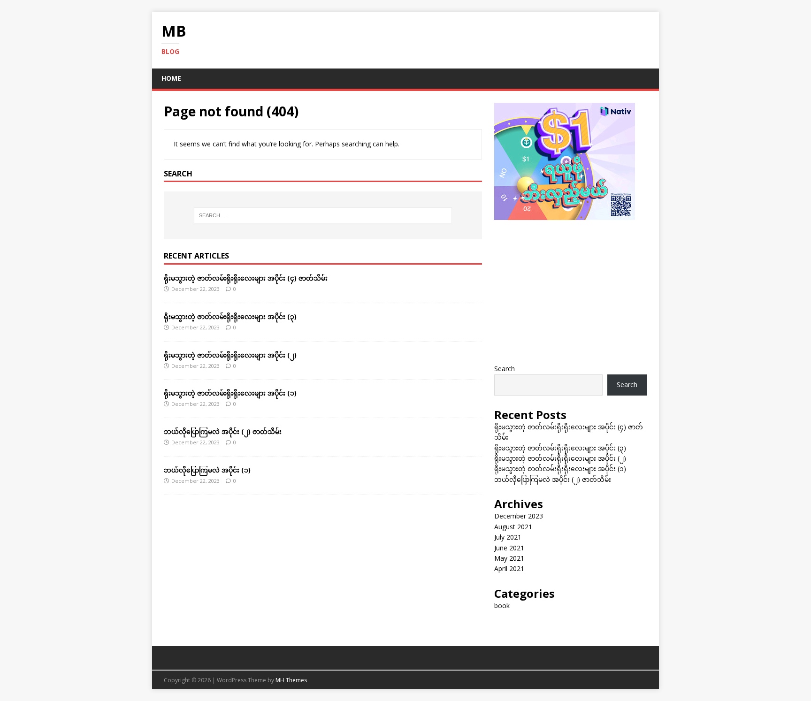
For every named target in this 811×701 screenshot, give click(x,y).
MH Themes (291, 680)
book (502, 605)
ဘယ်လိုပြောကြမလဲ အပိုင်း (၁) (207, 469)
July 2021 (507, 537)
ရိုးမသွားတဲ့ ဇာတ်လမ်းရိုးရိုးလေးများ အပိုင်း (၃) (230, 316)
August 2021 (513, 526)
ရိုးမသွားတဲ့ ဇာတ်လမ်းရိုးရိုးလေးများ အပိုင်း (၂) (230, 354)
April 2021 (509, 568)
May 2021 (509, 558)
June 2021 (509, 547)
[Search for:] (323, 215)
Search (504, 368)
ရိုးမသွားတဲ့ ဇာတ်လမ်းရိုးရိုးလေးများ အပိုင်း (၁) (230, 393)
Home (171, 78)
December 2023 (518, 515)
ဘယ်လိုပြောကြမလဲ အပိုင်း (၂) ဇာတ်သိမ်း (223, 431)
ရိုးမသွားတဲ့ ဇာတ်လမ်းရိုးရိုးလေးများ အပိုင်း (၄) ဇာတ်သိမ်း (246, 278)
